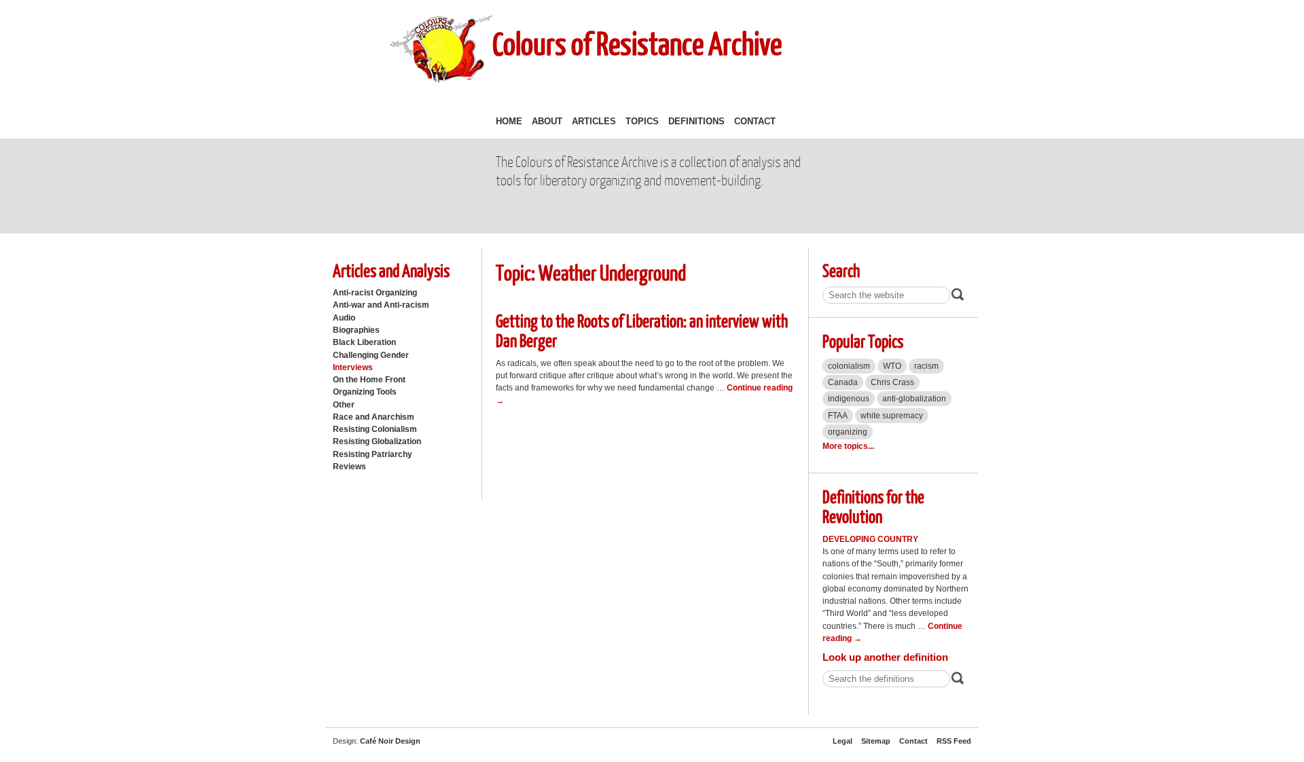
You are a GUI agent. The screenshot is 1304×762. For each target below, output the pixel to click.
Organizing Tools (365, 392)
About (547, 121)
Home (509, 121)
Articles (594, 121)
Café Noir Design (390, 741)
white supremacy (892, 415)
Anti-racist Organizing (375, 292)
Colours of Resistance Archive (637, 43)
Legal (842, 741)
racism (926, 366)
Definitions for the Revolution (873, 506)
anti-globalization (914, 398)
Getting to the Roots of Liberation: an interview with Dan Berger (642, 330)
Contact (755, 121)
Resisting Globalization (377, 441)
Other (344, 405)
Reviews (349, 466)
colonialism (849, 366)
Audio (344, 318)
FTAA (838, 415)
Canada (843, 382)
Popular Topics (862, 340)
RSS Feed (954, 741)
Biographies (356, 330)
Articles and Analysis (391, 269)
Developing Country (870, 539)
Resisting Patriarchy (372, 454)
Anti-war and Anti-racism (381, 305)
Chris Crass (892, 382)
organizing (847, 432)
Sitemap (875, 741)
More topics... (848, 446)
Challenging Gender (371, 355)
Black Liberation (364, 342)
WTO (892, 366)
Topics (642, 121)
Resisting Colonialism (375, 429)
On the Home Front (369, 379)
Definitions (696, 121)
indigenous (848, 398)
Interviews (353, 367)
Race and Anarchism (373, 417)
